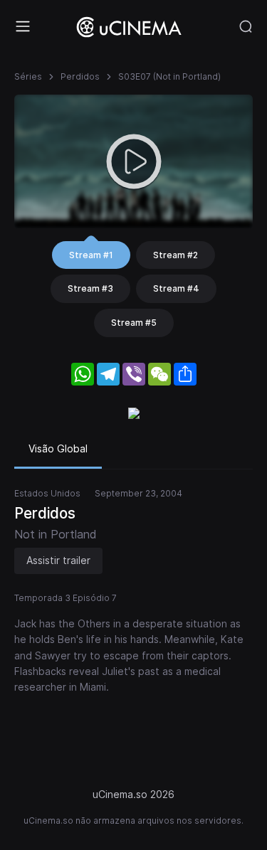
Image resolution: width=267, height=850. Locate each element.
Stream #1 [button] (91, 255)
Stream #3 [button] (90, 288)
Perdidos (80, 76)
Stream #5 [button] (134, 322)
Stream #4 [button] (176, 288)
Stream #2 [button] (175, 255)
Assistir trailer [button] (58, 560)
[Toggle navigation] (22, 26)
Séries (28, 76)
